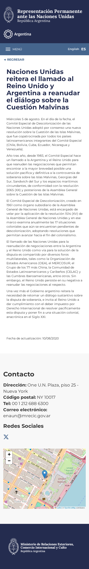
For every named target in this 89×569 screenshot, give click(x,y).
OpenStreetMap (70, 507)
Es (83, 49)
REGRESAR (15, 59)
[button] (44, 474)
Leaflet (58, 507)
